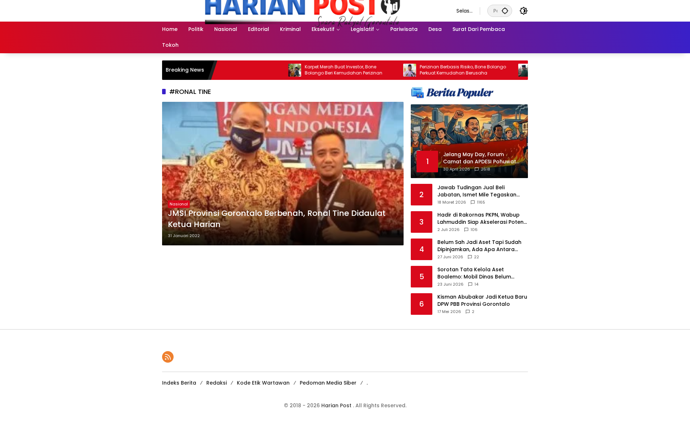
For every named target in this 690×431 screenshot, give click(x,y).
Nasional (179, 204)
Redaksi (216, 382)
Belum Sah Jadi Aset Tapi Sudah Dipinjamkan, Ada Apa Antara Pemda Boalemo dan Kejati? (479, 246)
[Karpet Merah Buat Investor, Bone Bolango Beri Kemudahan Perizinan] (276, 70)
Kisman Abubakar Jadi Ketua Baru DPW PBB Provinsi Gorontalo (482, 301)
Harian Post (337, 405)
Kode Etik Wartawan (263, 382)
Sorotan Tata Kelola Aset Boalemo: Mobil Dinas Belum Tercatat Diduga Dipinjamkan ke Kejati (479, 273)
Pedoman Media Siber (328, 382)
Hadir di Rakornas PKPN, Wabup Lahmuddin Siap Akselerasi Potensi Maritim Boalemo (482, 219)
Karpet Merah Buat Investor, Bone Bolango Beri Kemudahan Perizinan (325, 70)
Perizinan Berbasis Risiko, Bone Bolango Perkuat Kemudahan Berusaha (444, 70)
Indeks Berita (179, 382)
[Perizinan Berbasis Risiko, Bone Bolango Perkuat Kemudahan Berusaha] (391, 70)
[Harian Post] (302, 10)
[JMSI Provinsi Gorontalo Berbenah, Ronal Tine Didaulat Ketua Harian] (283, 173)
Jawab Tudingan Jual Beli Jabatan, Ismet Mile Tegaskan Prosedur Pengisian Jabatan (476, 191)
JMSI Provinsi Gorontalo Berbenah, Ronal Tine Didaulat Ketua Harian (277, 219)
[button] (505, 11)
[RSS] (168, 357)
